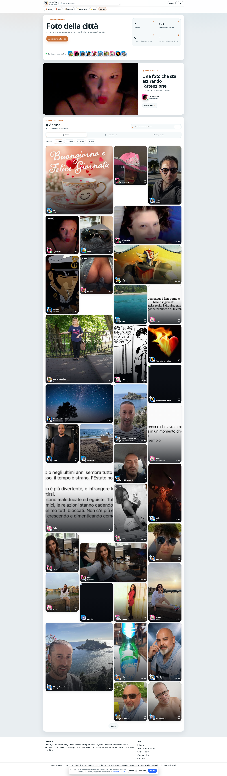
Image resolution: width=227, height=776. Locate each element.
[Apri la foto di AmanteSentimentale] (79, 403)
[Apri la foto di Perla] (164, 304)
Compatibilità (143, 755)
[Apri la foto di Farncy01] (96, 274)
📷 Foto (102, 9)
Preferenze (142, 771)
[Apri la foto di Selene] (164, 592)
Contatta (141, 758)
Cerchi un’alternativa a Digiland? (147, 765)
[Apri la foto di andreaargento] (164, 701)
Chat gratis (69, 765)
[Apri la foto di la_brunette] (130, 165)
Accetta (152, 771)
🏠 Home (49, 9)
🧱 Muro (58, 9)
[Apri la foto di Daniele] (96, 602)
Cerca (177, 127)
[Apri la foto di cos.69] (164, 175)
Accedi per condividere (57, 39)
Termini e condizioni (146, 748)
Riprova (113, 726)
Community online (127, 765)
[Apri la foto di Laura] (62, 552)
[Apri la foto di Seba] (130, 652)
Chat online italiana (56, 765)
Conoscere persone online (94, 765)
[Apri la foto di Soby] (79, 180)
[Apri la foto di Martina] (130, 602)
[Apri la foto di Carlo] (130, 304)
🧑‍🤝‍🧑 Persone (69, 9)
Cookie (122, 772)
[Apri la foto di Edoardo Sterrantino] (130, 413)
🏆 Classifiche (82, 9)
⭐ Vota (93, 9)
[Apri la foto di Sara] (130, 513)
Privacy (140, 745)
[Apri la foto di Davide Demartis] (130, 463)
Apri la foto (149, 105)
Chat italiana (78, 765)
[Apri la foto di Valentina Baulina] (79, 349)
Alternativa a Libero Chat (169, 765)
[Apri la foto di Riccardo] (62, 284)
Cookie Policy (143, 751)
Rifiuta (131, 771)
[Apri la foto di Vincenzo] (96, 443)
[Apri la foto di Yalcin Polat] (164, 652)
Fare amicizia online (112, 765)
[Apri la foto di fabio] (62, 443)
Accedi (172, 3)
